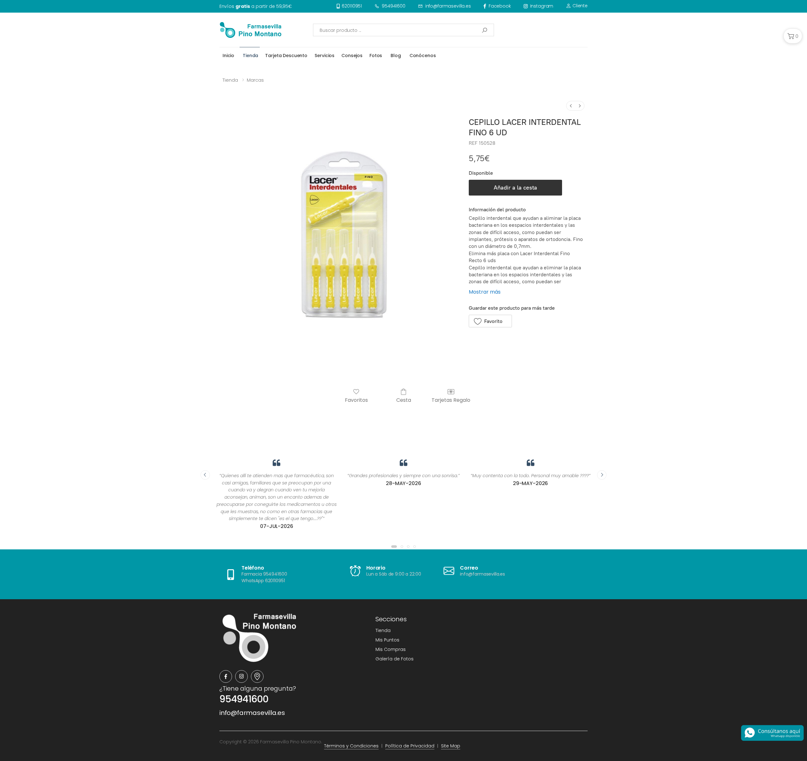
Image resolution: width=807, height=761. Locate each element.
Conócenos (422, 55)
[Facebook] (225, 676)
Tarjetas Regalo (451, 399)
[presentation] (205, 475)
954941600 (393, 6)
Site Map (450, 746)
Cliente (579, 6)
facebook (500, 6)
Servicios (324, 55)
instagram (542, 6)
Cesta (403, 399)
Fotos (375, 55)
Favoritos (356, 399)
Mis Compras (390, 649)
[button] (792, 36)
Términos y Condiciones (351, 746)
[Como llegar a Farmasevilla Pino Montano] (257, 676)
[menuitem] (570, 105)
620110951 (352, 6)
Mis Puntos (387, 640)
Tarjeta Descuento (286, 55)
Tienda (250, 55)
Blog (396, 55)
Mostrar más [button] (485, 292)
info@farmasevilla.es (448, 6)
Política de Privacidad (409, 746)
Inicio (228, 55)
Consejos (352, 55)
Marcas (255, 80)
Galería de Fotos (394, 659)
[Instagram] (241, 676)
